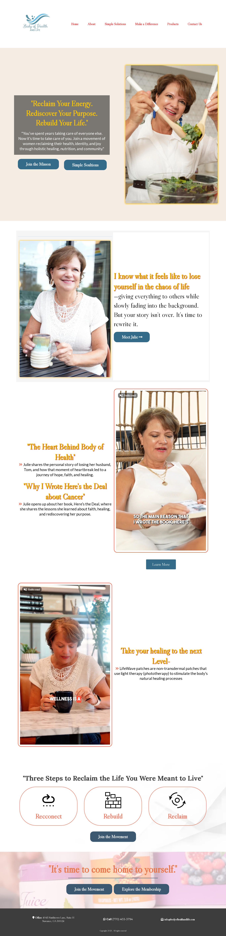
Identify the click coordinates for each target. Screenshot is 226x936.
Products (173, 24)
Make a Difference (146, 24)
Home (74, 24)
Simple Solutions (115, 24)
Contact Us (195, 24)
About (91, 24)
